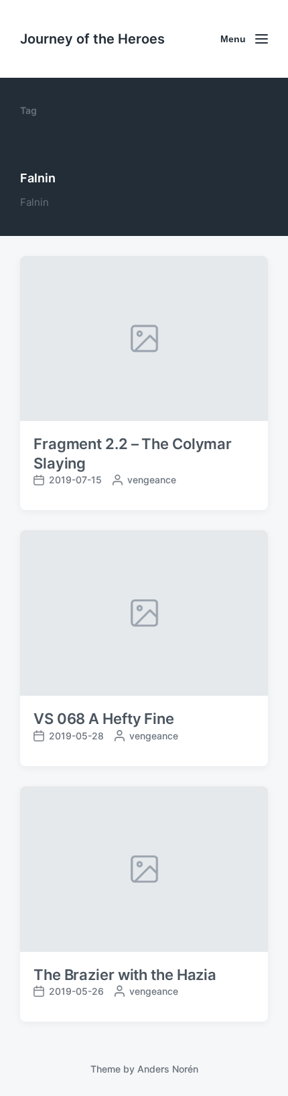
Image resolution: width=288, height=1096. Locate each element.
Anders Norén (167, 1069)
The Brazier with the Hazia (124, 974)
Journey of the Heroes (92, 39)
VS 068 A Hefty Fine (103, 718)
